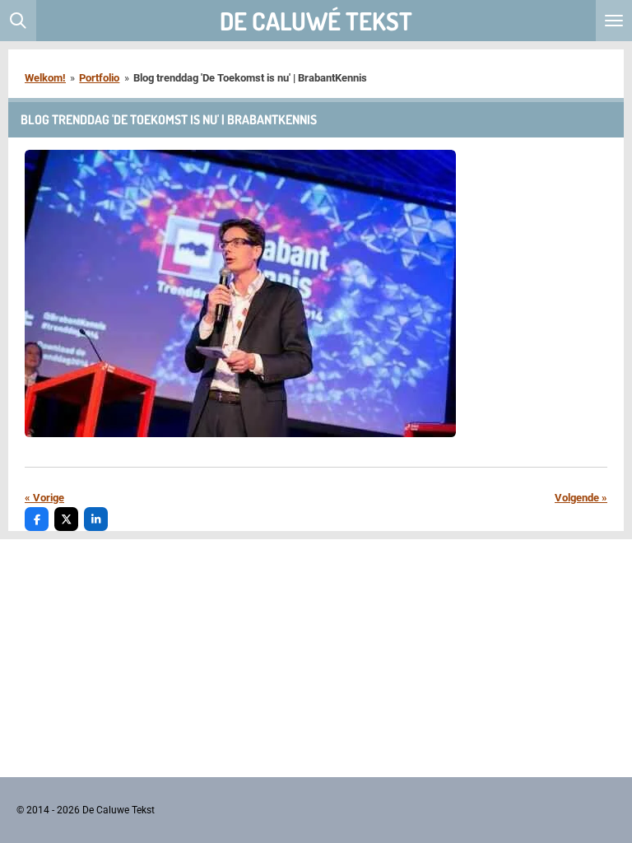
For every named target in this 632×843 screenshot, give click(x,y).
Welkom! (45, 78)
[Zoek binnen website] (18, 20)
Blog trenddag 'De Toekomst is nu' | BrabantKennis (250, 78)
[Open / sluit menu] (614, 20)
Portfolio (99, 78)
